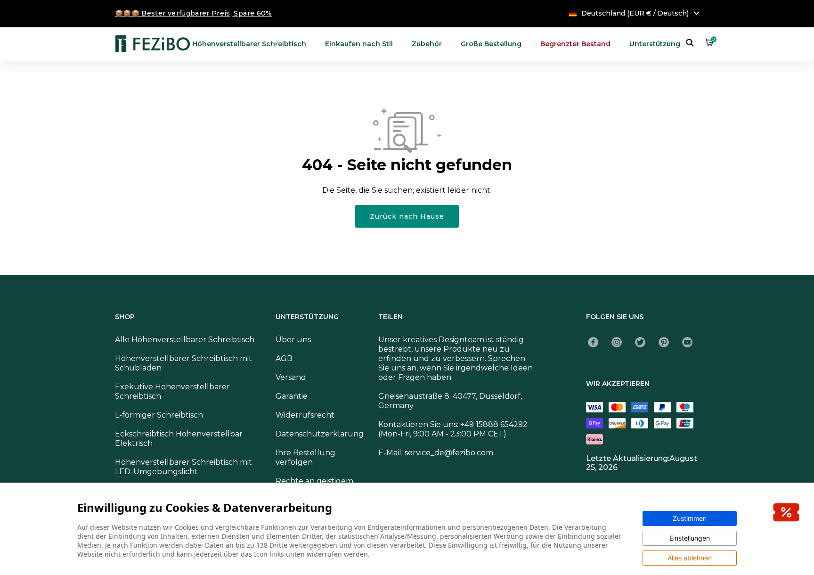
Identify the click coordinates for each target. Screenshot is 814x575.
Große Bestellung (491, 44)
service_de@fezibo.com (449, 452)
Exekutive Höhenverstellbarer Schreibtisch (172, 391)
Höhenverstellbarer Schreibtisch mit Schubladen (183, 363)
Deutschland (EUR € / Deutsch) (635, 13)
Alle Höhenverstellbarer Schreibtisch (184, 339)
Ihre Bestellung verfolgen (305, 457)
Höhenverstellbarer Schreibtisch (249, 44)
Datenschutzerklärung (320, 433)
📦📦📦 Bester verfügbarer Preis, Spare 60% (193, 13)
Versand (291, 377)
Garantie (292, 396)
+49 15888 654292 (494, 424)
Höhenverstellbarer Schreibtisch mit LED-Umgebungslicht (183, 467)
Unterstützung (654, 44)
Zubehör (427, 44)
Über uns (293, 339)
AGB (284, 358)
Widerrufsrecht (305, 415)
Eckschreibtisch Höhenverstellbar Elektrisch (179, 438)
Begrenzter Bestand (575, 44)
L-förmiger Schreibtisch (159, 415)
